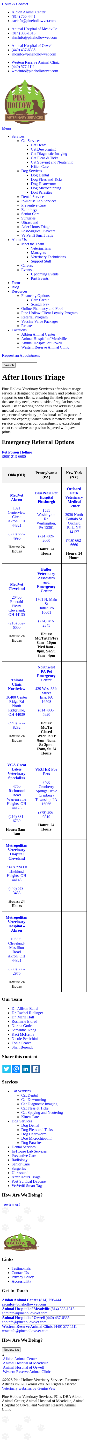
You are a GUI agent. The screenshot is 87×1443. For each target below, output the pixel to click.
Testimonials (21, 1268)
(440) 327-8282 (16, 725)
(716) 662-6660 (74, 542)
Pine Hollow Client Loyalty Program (49, 313)
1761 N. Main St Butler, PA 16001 (46, 605)
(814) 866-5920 (46, 712)
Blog (15, 287)
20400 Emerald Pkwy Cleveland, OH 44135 (16, 606)
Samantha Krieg (24, 1030)
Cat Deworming (43, 149)
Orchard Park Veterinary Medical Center (74, 497)
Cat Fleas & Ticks (44, 158)
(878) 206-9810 (46, 814)
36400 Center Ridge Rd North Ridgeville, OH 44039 (16, 705)
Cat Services (30, 141)
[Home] (25, 124)
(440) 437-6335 (24, 50)
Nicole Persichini (25, 1039)
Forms (16, 283)
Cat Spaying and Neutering (51, 162)
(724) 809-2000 (46, 538)
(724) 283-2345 (46, 623)
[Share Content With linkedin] (26, 1069)
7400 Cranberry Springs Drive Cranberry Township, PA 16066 (46, 793)
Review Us (11, 1350)
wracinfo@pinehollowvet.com (35, 71)
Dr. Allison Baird (25, 1008)
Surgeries (28, 218)
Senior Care (30, 214)
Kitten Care (40, 166)
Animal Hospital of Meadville (34, 29)
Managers (38, 253)
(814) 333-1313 (24, 33)
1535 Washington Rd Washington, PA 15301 (46, 519)
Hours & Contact (15, 4)
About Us (19, 240)
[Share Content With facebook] (35, 1069)
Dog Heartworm (43, 184)
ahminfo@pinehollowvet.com (34, 37)
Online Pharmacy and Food (42, 308)
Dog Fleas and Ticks (46, 179)
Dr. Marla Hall (23, 1017)
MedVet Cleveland (16, 586)
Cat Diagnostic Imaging (49, 154)
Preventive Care (33, 205)
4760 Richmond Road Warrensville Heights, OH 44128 (16, 797)
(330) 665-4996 (16, 536)
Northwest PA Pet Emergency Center (46, 673)
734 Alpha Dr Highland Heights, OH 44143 (16, 873)
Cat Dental (39, 145)
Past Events (40, 278)
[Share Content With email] (16, 1069)
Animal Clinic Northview (16, 684)
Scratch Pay (40, 304)
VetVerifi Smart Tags (37, 235)
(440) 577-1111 (23, 67)
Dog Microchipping (46, 188)
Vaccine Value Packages (39, 321)
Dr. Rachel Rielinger (27, 1013)
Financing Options (35, 296)
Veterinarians (41, 248)
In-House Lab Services (38, 201)
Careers (27, 265)
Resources (19, 291)
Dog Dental (40, 175)
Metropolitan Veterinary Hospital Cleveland (16, 851)
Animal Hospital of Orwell (32, 46)
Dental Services (33, 197)
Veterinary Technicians (48, 257)
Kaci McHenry (23, 1034)
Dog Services (31, 171)
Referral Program (34, 317)
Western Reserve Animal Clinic (35, 62)
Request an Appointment (21, 355)
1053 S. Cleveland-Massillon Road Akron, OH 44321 (16, 949)
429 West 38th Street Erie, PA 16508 (46, 695)
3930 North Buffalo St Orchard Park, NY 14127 (74, 523)
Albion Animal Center (28, 12)
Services (18, 136)
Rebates (27, 326)
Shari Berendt (22, 1047)
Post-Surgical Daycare (38, 231)
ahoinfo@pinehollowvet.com (34, 54)
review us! (11, 1204)
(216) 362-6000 (16, 625)
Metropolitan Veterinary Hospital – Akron (16, 923)
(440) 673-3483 (16, 890)
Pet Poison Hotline (17, 452)
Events (26, 270)
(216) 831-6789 (16, 818)
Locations (19, 330)
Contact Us (20, 1273)
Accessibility (21, 1281)
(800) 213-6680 (14, 456)
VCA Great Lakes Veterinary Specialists (16, 771)
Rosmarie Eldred (24, 1021)
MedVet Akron (16, 497)
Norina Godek (23, 1026)
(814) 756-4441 (24, 16)
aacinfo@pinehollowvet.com (34, 21)
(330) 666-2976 (16, 971)
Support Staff (41, 261)
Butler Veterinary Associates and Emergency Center (46, 580)
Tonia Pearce (21, 1043)
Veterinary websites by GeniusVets (28, 1388)
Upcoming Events (44, 274)
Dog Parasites (41, 192)
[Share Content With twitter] (6, 1069)
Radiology (29, 210)
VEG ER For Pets (46, 771)
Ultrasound (29, 222)
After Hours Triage (35, 227)
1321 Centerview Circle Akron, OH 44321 (16, 516)
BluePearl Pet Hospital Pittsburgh (46, 497)
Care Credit (40, 300)
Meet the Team (32, 244)
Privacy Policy (23, 1277)
